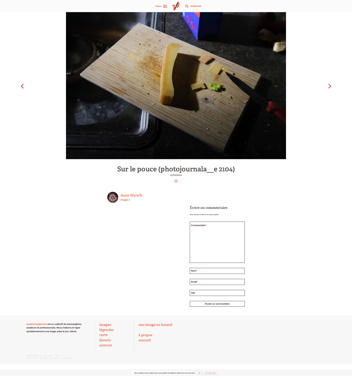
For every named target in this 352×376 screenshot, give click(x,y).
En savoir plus (210, 373)
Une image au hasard (155, 325)
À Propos (145, 335)
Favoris (105, 340)
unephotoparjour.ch (36, 324)
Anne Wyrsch (131, 195)
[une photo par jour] (176, 6)
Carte (103, 335)
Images (124, 199)
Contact (144, 340)
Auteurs (105, 345)
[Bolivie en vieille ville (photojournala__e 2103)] (35, 86)
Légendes (106, 330)
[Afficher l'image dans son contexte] (176, 181)
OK (199, 373)
